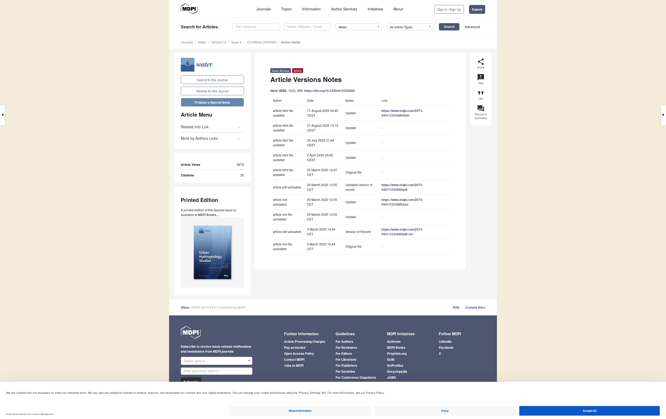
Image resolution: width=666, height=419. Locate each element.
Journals (264, 8)
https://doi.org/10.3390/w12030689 (329, 90)
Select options (194, 360)
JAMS (391, 377)
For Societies (345, 371)
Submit (477, 9)
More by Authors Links (199, 138)
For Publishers (346, 365)
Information (311, 8)
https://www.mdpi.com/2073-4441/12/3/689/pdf (402, 187)
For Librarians (346, 359)
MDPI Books (396, 347)
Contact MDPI (294, 359)
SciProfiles (395, 365)
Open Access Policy (299, 353)
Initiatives (375, 8)
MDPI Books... (208, 214)
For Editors (344, 353)
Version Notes (290, 42)
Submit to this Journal (212, 80)
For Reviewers (346, 347)
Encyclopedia (397, 371)
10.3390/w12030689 (261, 42)
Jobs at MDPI (294, 365)
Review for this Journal (212, 91)
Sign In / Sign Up (449, 9)
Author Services (344, 8)
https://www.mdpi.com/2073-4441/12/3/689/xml (402, 202)
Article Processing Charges (304, 341)
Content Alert (475, 307)
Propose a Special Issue (212, 102)
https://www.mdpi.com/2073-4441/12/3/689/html (402, 113)
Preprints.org (397, 353)
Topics (286, 8)
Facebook (446, 347)
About (398, 8)
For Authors (344, 341)
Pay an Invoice (295, 347)
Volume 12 (218, 42)
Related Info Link (195, 126)
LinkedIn (445, 341)
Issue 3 (236, 42)
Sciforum (394, 341)
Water (202, 42)
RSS (456, 307)
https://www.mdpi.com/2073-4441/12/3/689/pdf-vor (402, 231)
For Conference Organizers (356, 377)
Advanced (472, 26)
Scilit (390, 359)
